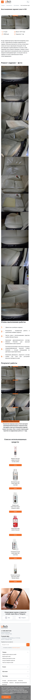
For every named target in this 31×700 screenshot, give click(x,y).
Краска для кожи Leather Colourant (15, 529)
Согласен (6, 697)
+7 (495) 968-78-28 (6, 631)
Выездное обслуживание (21, 682)
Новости (11, 682)
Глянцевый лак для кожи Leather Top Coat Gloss (15, 553)
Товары (4, 652)
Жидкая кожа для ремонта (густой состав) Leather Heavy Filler (15, 460)
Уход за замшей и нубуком (8, 660)
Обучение (5, 671)
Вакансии (4, 684)
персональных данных (16, 647)
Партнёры (5, 676)
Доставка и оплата (12, 680)
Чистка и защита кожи (7, 662)
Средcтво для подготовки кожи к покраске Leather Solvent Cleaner (15, 507)
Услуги (4, 667)
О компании (5, 682)
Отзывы (4, 680)
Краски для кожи (6, 656)
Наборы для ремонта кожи (8, 658)
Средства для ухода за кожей (9, 654)
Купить (15, 465)
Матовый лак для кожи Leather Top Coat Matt (15, 483)
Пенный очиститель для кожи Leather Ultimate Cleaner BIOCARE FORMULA (15, 576)
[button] (28, 2)
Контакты (20, 680)
